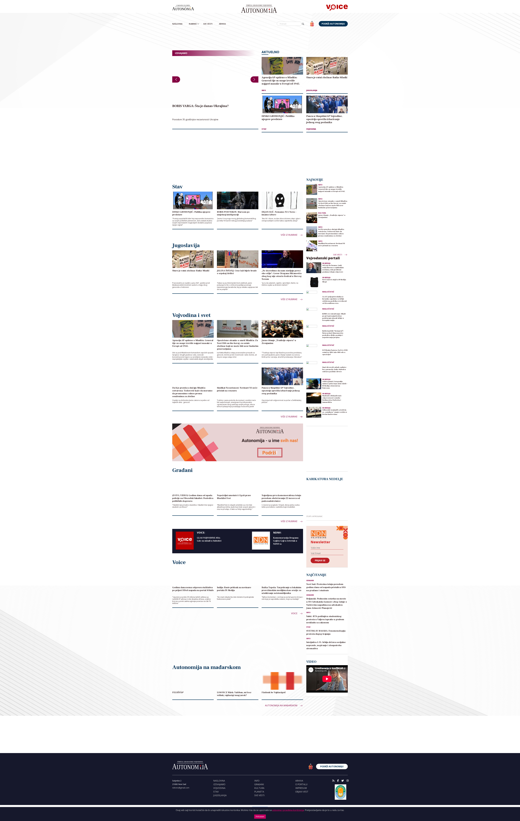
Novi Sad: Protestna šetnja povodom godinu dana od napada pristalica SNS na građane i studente (326, 587)
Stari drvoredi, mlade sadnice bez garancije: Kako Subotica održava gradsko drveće (334, 369)
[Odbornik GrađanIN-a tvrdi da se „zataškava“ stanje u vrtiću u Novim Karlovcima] (313, 412)
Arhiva (222, 24)
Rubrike (193, 24)
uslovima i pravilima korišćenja (288, 810)
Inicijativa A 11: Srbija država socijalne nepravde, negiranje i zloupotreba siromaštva (326, 645)
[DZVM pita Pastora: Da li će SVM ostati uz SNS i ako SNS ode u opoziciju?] (313, 351)
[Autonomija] (259, 9)
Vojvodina (311, 129)
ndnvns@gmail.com (180, 787)
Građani (310, 580)
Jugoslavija (311, 90)
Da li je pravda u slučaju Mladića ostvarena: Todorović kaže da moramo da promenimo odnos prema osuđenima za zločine (331, 232)
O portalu (301, 784)
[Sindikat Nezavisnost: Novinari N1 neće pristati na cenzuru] (311, 246)
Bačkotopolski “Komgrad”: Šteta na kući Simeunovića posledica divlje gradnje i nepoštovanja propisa (333, 334)
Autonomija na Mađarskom (281, 705)
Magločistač (328, 292)
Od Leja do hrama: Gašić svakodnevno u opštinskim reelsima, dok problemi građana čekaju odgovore (333, 268)
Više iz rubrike (289, 234)
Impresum (301, 788)
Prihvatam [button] (260, 816)
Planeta (259, 791)
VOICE (294, 613)
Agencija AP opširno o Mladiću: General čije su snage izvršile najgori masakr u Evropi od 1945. (331, 189)
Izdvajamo (219, 784)
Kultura (322, 213)
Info (264, 90)
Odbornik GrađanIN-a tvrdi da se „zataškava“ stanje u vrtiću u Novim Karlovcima (334, 412)
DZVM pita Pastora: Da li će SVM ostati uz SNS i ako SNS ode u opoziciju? (334, 352)
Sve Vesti (207, 24)
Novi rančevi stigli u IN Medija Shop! (334, 281)
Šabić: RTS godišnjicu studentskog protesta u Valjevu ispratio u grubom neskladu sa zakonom (325, 619)
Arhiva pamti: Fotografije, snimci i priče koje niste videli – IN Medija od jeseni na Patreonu (334, 385)
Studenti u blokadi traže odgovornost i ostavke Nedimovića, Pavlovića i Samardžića (332, 399)
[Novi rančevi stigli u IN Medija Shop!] (313, 282)
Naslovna (177, 24)
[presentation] (176, 79)
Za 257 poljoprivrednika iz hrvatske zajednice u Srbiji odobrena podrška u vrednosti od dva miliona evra (334, 300)
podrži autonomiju (333, 23)
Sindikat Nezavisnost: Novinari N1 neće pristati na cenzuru (331, 244)
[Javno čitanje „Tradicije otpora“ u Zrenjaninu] (311, 217)
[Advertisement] (260, 39)
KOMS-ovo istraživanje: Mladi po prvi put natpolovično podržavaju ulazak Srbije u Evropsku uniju (334, 317)
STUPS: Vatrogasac (314, 516)
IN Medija (326, 263)
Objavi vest (301, 791)
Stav (264, 129)
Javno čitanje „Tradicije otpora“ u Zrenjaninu (331, 216)
